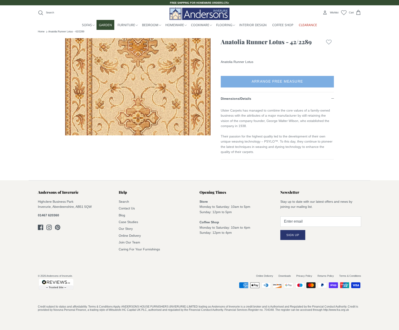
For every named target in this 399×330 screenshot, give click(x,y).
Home (41, 31)
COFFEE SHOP (282, 25)
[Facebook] (40, 227)
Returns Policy (325, 275)
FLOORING (224, 25)
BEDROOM (150, 25)
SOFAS (87, 25)
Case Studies (128, 222)
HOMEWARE (174, 25)
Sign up (292, 235)
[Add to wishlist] (329, 43)
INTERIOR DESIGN (253, 25)
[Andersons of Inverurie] (199, 13)
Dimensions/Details (236, 98)
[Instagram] (49, 227)
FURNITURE (126, 25)
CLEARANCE (308, 25)
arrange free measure (277, 81)
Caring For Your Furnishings (139, 249)
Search (124, 201)
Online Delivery (130, 235)
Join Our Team (129, 242)
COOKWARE (200, 25)
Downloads (284, 275)
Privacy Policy (304, 275)
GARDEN (105, 25)
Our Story (126, 228)
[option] (138, 86)
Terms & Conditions (350, 275)
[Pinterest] (57, 227)
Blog (122, 215)
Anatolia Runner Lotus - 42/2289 (66, 31)
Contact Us (127, 208)
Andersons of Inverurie (59, 275)
